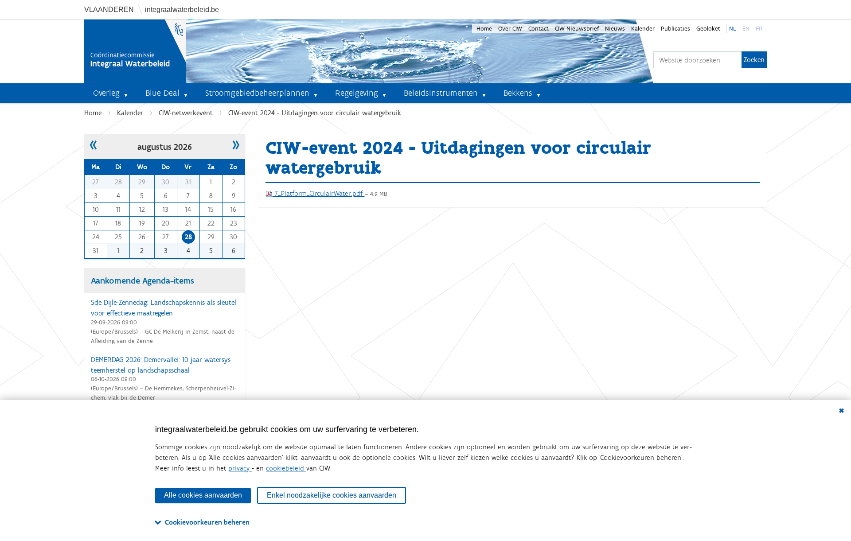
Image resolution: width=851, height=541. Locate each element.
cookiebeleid (286, 468)
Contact (538, 28)
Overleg (106, 93)
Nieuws (615, 28)
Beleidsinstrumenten (441, 93)
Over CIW (510, 28)
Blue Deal (162, 93)
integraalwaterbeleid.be (182, 9)
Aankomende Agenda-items (142, 280)
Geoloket (708, 28)
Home (484, 28)
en (746, 28)
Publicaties (675, 28)
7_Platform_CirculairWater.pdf (319, 193)
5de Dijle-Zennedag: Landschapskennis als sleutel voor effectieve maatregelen (163, 307)
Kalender (643, 28)
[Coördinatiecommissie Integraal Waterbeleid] (135, 51)
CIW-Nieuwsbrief (577, 28)
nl (732, 28)
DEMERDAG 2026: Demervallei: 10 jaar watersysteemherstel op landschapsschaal (162, 364)
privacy (240, 468)
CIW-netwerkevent (186, 113)
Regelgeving (356, 93)
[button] (129, 93)
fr (759, 28)
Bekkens (518, 93)
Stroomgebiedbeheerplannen (257, 93)
